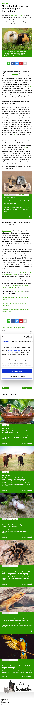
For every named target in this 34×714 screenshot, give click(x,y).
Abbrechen (6, 388)
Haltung (14, 135)
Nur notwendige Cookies (17, 376)
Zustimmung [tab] (6, 341)
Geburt (29, 86)
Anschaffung (6, 3)
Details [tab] (14, 341)
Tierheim (15, 74)
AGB (2, 704)
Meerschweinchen (16, 15)
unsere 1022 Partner (13, 350)
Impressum (4, 700)
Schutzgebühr (6, 231)
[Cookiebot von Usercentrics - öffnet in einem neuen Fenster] (24, 336)
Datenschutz (5, 702)
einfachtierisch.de (19, 291)
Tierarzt (24, 147)
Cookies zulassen (17, 371)
